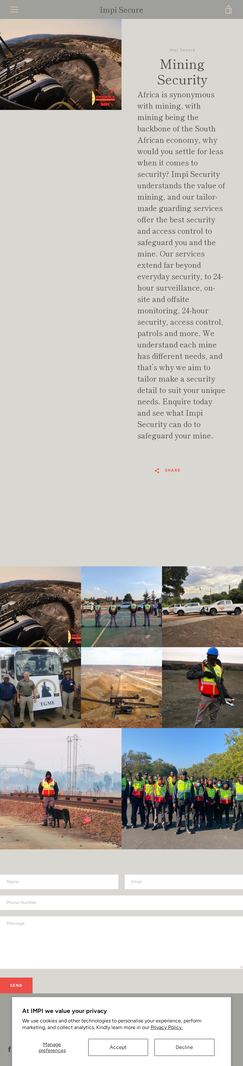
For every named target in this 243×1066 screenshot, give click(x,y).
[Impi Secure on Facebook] (9, 1049)
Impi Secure (121, 9)
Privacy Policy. (167, 1027)
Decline (184, 1047)
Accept (118, 1047)
